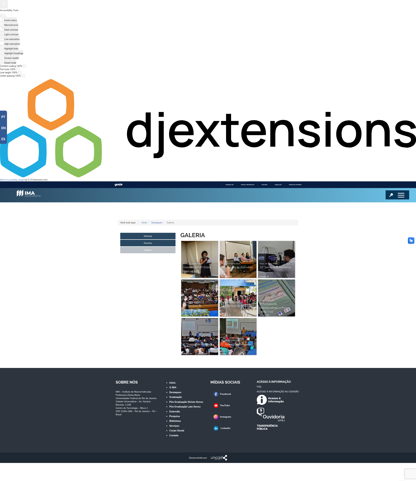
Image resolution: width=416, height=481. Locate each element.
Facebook (225, 394)
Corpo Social (176, 430)
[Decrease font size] (17, 69)
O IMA (172, 387)
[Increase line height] (21, 72)
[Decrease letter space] (22, 75)
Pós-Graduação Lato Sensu (185, 406)
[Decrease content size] (23, 66)
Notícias (148, 236)
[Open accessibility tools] (4, 4)
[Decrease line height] (19, 72)
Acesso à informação (247, 184)
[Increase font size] (19, 69)
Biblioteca (175, 421)
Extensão (174, 411)
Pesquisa (174, 416)
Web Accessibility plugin (12, 179)
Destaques (175, 392)
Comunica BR (229, 184)
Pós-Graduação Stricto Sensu (186, 401)
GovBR (119, 184)
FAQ (259, 386)
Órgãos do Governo (295, 184)
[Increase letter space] (24, 75)
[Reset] (1, 15)
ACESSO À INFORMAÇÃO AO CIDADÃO (278, 391)
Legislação (278, 184)
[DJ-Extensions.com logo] (208, 176)
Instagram (225, 416)
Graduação (175, 397)
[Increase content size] (25, 66)
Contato (173, 435)
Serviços (174, 425)
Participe (264, 184)
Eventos (148, 243)
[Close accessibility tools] (4, 15)
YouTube (225, 405)
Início (172, 382)
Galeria (148, 250)
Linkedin (225, 428)
